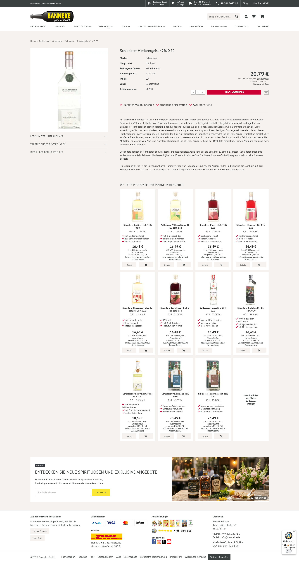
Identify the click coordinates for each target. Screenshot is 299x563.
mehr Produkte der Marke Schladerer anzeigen (251, 399)
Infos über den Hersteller (46, 152)
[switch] (289, 551)
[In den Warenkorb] (146, 264)
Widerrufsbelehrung (195, 556)
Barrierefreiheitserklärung (153, 556)
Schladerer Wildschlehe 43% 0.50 (175, 395)
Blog (245, 3)
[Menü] (294, 532)
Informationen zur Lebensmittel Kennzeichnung (137, 258)
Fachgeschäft (68, 556)
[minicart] (262, 16)
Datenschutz (130, 556)
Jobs (92, 556)
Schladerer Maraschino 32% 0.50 (213, 309)
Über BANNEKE (260, 3)
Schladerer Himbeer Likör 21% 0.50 (250, 226)
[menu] (149, 26)
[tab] (69, 136)
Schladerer (151, 58)
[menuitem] (38, 26)
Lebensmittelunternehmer (46, 136)
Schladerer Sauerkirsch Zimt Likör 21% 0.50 (175, 309)
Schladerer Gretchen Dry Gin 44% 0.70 (250, 309)
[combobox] (223, 16)
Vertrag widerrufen (219, 557)
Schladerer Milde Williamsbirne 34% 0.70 (137, 395)
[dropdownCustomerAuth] (246, 16)
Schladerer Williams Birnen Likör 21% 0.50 (175, 226)
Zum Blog (37, 538)
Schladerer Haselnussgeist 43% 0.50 (213, 395)
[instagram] (159, 542)
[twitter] (164, 542)
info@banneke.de (230, 537)
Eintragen (101, 492)
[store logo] (52, 16)
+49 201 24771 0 (231, 533)
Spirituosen (44, 41)
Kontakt (82, 556)
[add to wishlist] (254, 16)
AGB (118, 556)
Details (129, 265)
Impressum (176, 556)
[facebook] (154, 542)
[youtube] (169, 542)
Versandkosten (263, 78)
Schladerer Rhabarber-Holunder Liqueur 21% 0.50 (138, 309)
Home (33, 41)
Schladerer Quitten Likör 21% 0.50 (137, 226)
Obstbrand (57, 41)
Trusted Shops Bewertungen (48, 144)
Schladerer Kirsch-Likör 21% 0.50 (213, 226)
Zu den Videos (40, 531)
